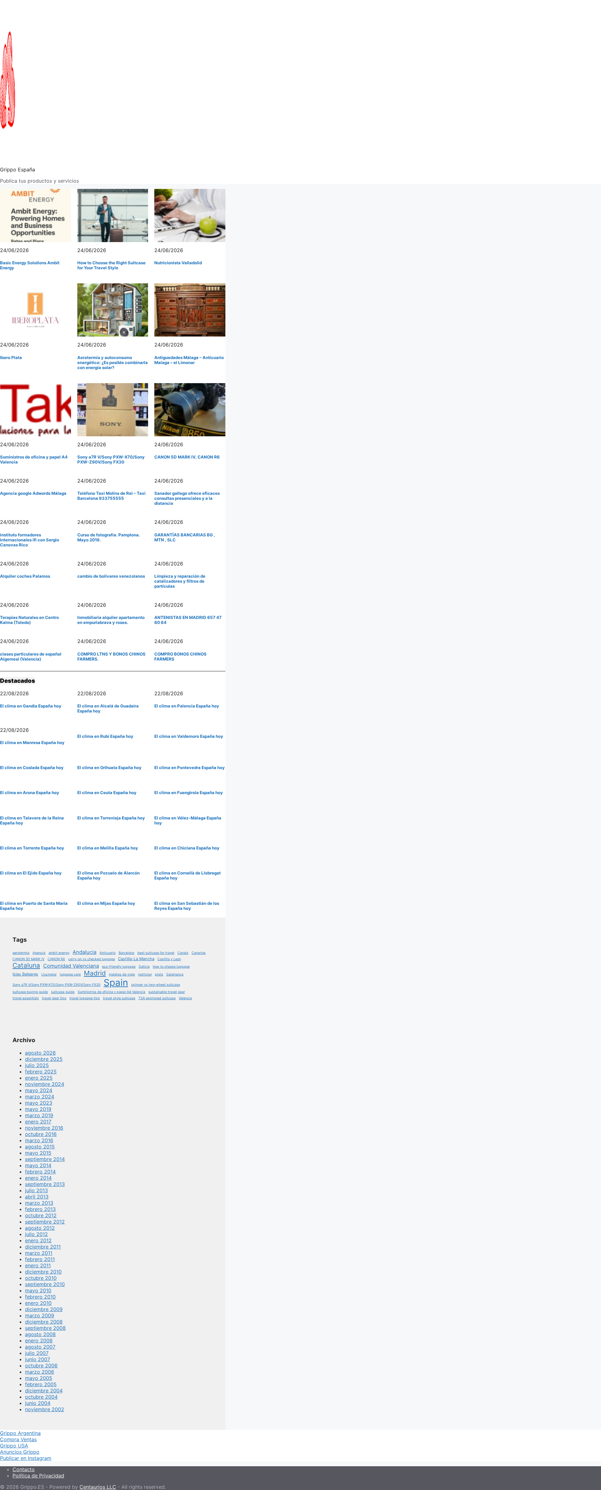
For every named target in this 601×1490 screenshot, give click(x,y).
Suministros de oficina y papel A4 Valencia (34, 459)
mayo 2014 (38, 1165)
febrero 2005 (41, 1384)
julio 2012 (36, 1234)
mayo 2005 (38, 1378)
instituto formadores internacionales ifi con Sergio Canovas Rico (29, 539)
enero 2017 (38, 1121)
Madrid (95, 973)
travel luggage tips (84, 998)
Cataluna (26, 965)
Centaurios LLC (98, 1487)
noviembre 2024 (44, 1084)
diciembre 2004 (44, 1390)
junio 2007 (37, 1359)
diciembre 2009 (44, 1309)
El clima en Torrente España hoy (32, 847)
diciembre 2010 (43, 1272)
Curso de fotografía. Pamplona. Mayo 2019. (108, 537)
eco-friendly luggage (119, 967)
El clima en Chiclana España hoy (186, 847)
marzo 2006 (39, 1372)
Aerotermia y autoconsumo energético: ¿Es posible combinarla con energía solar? (112, 362)
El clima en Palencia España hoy (186, 705)
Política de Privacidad (38, 1475)
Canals (182, 953)
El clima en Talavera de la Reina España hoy (32, 820)
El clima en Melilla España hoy (107, 847)
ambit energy (59, 953)
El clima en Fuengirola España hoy (188, 792)
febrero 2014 (40, 1171)
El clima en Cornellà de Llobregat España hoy (187, 875)
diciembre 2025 (44, 1059)
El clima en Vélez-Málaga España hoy (187, 820)
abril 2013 (37, 1197)
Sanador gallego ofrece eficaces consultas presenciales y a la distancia (187, 498)
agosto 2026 (40, 1053)
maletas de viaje (122, 974)
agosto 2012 (40, 1228)
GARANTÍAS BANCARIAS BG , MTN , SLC (184, 537)
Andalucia (84, 952)
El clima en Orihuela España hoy (109, 767)
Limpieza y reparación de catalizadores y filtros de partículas (179, 581)
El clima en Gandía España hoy (30, 705)
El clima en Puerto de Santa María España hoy (34, 906)
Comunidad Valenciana (71, 966)
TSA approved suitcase (157, 998)
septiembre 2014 (45, 1159)
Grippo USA (14, 1445)
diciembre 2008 (44, 1322)
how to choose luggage (171, 967)
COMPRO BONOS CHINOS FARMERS (180, 656)
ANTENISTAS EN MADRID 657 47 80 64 (188, 620)
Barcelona (126, 953)
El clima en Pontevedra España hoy (189, 767)
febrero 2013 (40, 1209)
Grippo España (17, 169)
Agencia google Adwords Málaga (33, 493)
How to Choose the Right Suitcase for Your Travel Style (111, 265)
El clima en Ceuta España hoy (106, 792)
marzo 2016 (39, 1140)
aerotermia (21, 953)
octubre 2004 (41, 1397)
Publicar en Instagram (25, 1458)
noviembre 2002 (44, 1409)
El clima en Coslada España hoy (32, 767)
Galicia (144, 967)
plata (159, 974)
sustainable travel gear (166, 992)
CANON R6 (56, 959)
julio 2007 (37, 1353)
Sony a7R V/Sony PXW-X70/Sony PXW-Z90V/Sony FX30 (111, 459)
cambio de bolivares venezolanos (111, 576)
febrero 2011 (40, 1259)
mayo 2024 (38, 1090)
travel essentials (26, 998)
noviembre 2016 (44, 1128)
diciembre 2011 (43, 1247)
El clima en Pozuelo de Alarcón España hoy (108, 875)
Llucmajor (49, 974)
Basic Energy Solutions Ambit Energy (29, 265)
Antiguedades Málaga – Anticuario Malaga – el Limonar (189, 360)
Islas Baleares (25, 974)
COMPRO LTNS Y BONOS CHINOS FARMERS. (111, 656)
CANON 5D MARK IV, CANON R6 (187, 456)
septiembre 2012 (45, 1222)
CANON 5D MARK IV (28, 959)
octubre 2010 (41, 1278)
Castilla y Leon (169, 959)
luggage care (70, 974)
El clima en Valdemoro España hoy (188, 736)
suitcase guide (62, 992)
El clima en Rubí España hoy (105, 736)
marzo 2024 (39, 1096)
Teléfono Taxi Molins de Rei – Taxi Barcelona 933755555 (111, 496)
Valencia (185, 998)
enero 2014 (38, 1178)
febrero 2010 (40, 1297)
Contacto (24, 1469)
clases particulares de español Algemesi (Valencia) (30, 656)
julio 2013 (36, 1190)
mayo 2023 (38, 1103)
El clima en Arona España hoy (29, 792)
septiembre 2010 (45, 1284)
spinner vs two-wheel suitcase (155, 985)
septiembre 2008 (45, 1328)
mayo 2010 (38, 1290)
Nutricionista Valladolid (178, 262)
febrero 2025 (41, 1071)
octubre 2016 (41, 1134)
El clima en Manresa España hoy (32, 742)
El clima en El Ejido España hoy (31, 872)
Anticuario (108, 953)
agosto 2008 (40, 1334)
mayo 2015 (38, 1153)
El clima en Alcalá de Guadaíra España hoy (108, 708)
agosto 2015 (40, 1146)
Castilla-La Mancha (136, 958)
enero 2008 (39, 1340)
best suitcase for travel (155, 953)
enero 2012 (38, 1240)
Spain (116, 982)
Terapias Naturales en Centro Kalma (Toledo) (29, 620)
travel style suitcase (119, 998)
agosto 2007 (40, 1347)
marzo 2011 (38, 1253)
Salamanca (174, 974)
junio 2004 (37, 1403)
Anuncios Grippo (19, 1452)
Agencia (39, 953)
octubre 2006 (41, 1365)
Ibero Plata (11, 357)
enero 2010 (38, 1303)
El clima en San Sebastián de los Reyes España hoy (186, 906)
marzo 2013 (39, 1203)
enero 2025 (39, 1078)
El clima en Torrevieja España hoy (111, 817)
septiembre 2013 (45, 1184)
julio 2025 (37, 1065)
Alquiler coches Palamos (25, 576)
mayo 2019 (38, 1109)
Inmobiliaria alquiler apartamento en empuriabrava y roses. (111, 620)
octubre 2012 (41, 1215)
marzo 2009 (39, 1315)
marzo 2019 (39, 1115)
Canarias (199, 953)
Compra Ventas (18, 1439)
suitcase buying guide (30, 992)
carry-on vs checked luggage (91, 959)
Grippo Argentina (20, 1433)
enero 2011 (38, 1265)
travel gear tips (54, 998)
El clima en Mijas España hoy (106, 903)
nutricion (145, 974)
